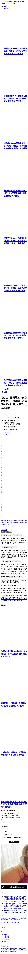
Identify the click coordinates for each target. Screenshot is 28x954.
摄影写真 (21, 521)
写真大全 (7, 521)
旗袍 (24, 521)
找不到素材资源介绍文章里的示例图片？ (10, 561)
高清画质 (15, 951)
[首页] (4, 927)
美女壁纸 (14, 919)
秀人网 (15, 522)
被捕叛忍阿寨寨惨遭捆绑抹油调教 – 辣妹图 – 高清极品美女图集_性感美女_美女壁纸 (15, 51)
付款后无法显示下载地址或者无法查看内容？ (11, 576)
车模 (4, 524)
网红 (18, 522)
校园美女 (21, 918)
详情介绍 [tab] (6, 432)
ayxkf (4, 530)
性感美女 (16, 521)
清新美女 (6, 522)
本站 (6, 934)
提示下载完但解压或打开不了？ (8, 547)
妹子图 (12, 521)
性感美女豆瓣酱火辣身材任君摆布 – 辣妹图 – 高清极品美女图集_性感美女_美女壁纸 (15, 335)
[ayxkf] (4, 417)
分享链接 (9, 531)
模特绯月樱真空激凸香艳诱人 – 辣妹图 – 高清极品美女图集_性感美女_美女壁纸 (15, 193)
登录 (6, 392)
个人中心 (7, 939)
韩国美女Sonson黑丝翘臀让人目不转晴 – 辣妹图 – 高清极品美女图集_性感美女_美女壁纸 (15, 145)
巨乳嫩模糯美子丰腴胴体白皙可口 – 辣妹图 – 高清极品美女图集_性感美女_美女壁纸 (15, 98)
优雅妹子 (3, 521)
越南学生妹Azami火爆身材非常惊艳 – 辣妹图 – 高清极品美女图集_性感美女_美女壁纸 (15, 240)
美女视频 (7, 936)
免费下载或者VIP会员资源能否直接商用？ (10, 535)
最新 (9, 417)
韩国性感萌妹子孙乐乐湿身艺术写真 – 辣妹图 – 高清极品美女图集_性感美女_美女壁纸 (15, 288)
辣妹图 (7, 524)
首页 (6, 6)
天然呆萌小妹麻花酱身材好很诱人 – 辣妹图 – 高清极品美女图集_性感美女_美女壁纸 (15, 382)
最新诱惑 (7, 8)
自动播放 (7, 389)
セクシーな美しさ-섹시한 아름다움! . (10, 922)
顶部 (6, 941)
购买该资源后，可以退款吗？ (7, 585)
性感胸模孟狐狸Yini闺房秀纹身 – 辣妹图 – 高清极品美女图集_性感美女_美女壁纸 (14, 653)
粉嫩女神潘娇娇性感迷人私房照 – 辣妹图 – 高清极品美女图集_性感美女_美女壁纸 (14, 804)
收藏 (3, 531)
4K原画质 (3, 948)
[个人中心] (4, 929)
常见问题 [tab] (7, 434)
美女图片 (22, 522)
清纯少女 (11, 522)
